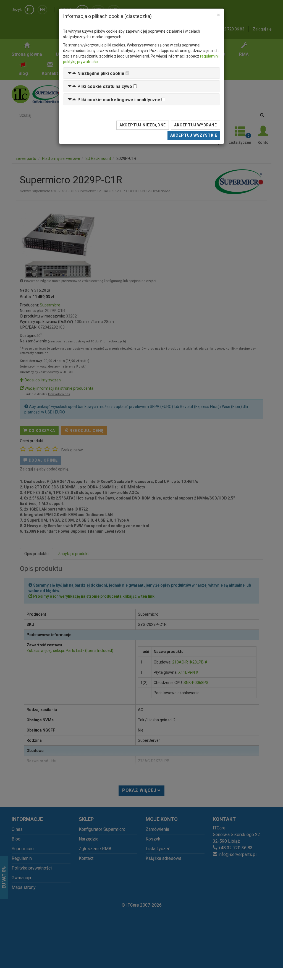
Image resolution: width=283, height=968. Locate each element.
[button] (95, 73)
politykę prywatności (80, 61)
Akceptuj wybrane (195, 125)
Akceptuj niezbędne (142, 125)
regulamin (209, 56)
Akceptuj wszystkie (193, 135)
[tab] (141, 73)
